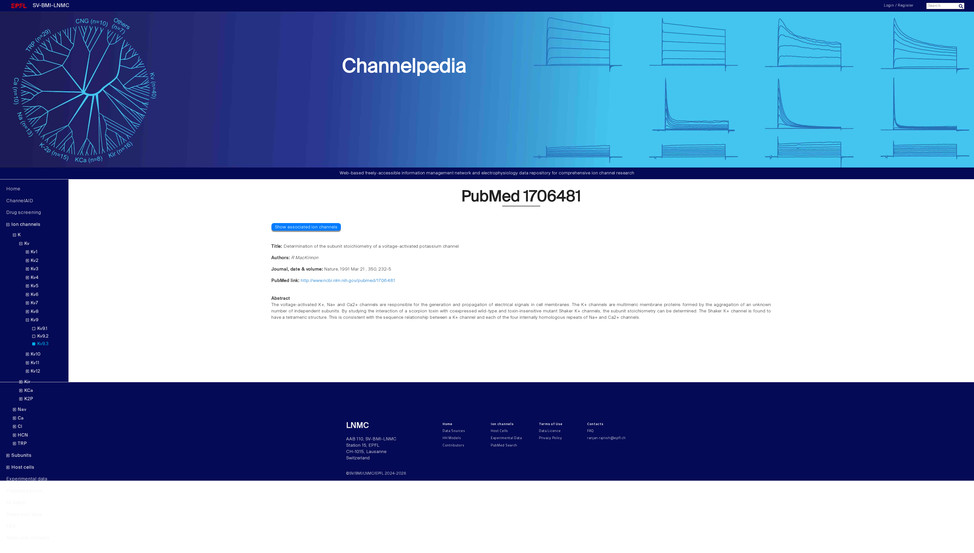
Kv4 (35, 278)
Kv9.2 (43, 336)
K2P (28, 399)
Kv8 (35, 312)
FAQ (11, 526)
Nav (22, 410)
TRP (22, 444)
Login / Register (898, 5)
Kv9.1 (42, 329)
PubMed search (24, 491)
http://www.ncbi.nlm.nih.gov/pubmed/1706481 (348, 281)
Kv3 (35, 269)
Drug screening (23, 212)
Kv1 (34, 252)
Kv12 (35, 371)
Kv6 (35, 295)
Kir (27, 382)
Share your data (24, 514)
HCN (23, 435)
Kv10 (35, 354)
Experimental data (26, 479)
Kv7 (34, 303)
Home (13, 189)
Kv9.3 (43, 344)
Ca (21, 418)
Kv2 (35, 261)
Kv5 (35, 286)
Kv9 (35, 320)
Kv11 (35, 363)
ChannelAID (19, 201)
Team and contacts (27, 538)
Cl (20, 427)
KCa (28, 391)
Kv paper (16, 502)
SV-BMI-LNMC (51, 5)
